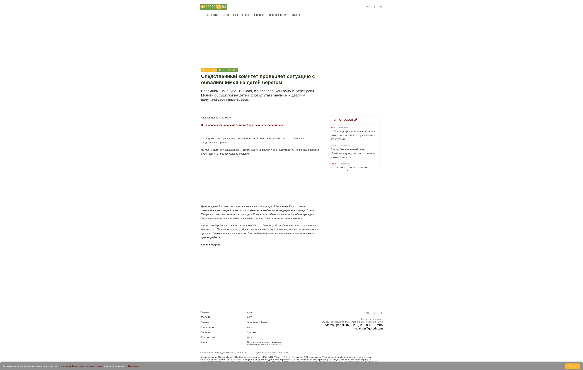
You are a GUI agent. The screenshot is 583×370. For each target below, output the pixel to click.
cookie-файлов (132, 366)
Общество (213, 15)
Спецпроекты (207, 327)
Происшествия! (278, 15)
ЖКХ (235, 15)
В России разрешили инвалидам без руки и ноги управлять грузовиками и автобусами (353, 135)
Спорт (245, 15)
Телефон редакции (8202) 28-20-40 (347, 325)
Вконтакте (367, 6)
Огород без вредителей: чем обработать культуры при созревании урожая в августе (353, 153)
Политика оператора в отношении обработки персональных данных (264, 343)
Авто (226, 15)
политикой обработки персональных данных (81, 366)
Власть (203, 342)
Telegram (381, 6)
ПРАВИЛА (205, 317)
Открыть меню (201, 15)
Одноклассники (374, 6)
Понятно (572, 366)
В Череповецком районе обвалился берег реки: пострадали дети (242, 125)
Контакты (205, 312)
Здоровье (259, 15)
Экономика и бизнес (257, 322)
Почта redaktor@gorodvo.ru (368, 326)
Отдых (296, 15)
